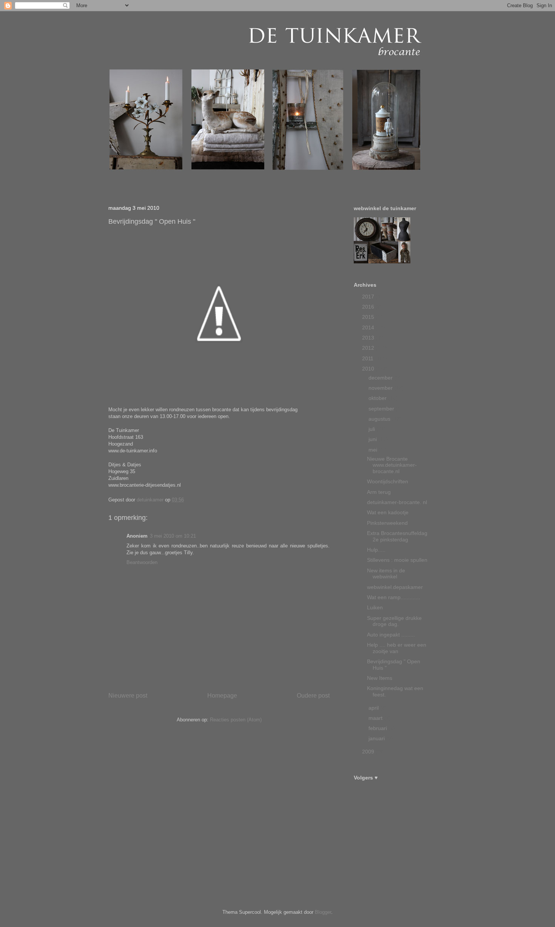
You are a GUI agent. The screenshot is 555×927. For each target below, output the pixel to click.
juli (372, 429)
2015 (369, 317)
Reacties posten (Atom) (236, 720)
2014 (369, 327)
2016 (369, 307)
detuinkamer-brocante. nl (397, 502)
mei (373, 450)
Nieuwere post (127, 695)
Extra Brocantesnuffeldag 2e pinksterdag (397, 536)
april (374, 708)
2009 (369, 752)
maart (376, 718)
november (381, 388)
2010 (369, 369)
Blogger (323, 912)
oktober (378, 398)
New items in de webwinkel (386, 573)
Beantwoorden (141, 562)
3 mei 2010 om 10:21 (173, 536)
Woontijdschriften (387, 481)
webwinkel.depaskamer (395, 587)
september (382, 409)
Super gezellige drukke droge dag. (394, 621)
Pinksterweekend (387, 523)
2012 (369, 348)
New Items (379, 678)
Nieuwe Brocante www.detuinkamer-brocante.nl (392, 465)
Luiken (375, 607)
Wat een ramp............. (393, 597)
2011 (368, 358)
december (381, 378)
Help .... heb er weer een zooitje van (396, 648)
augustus (380, 419)
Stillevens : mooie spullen (397, 560)
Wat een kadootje (388, 512)
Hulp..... (376, 550)
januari (377, 738)
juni (373, 439)
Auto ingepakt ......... (391, 635)
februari (378, 728)
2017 (369, 297)
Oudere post (313, 695)
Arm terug (379, 492)
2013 (369, 338)
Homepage (222, 695)
